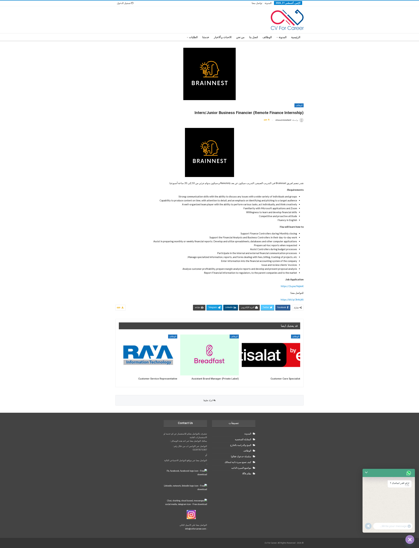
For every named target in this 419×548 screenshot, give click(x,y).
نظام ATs (246, 473)
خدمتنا (205, 37)
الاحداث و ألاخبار (222, 37)
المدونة (268, 3)
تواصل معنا (257, 3)
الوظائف (267, 37)
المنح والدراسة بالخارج (240, 445)
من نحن (240, 37)
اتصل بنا (253, 37)
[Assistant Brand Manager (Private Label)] (209, 355)
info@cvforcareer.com (195, 528)
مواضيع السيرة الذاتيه (241, 468)
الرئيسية (295, 37)
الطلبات (193, 37)
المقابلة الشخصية (243, 439)
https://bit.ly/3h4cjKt (292, 299)
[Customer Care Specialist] (271, 355)
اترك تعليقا (208, 400)
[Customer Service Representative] (148, 355)
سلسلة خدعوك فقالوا (241, 456)
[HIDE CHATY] (409, 539)
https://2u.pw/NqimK (292, 286)
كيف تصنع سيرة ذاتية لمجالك (238, 462)
